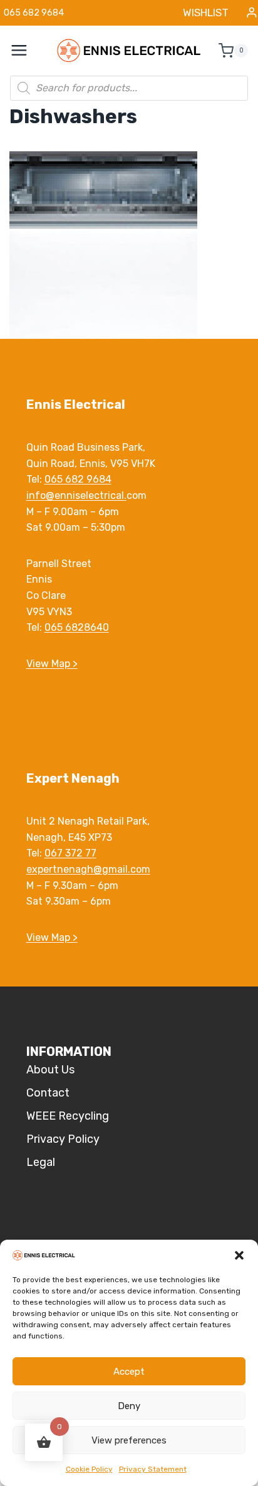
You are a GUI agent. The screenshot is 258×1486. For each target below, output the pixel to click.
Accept (129, 1371)
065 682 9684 (77, 479)
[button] (239, 1255)
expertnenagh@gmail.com (88, 869)
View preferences (129, 1440)
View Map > (52, 664)
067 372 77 (70, 853)
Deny (129, 1406)
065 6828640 (76, 627)
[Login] (251, 13)
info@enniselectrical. (76, 495)
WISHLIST (206, 12)
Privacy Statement (153, 1469)
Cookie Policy (89, 1469)
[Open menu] (25, 50)
